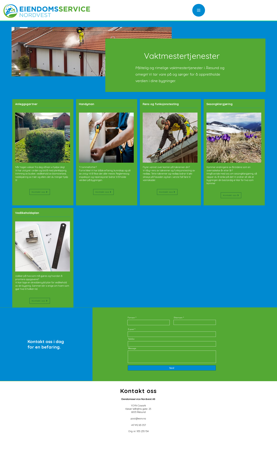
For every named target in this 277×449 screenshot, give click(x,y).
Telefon (131, 339)
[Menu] (198, 10)
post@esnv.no (138, 418)
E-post (131, 329)
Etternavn (178, 318)
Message (132, 348)
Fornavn (131, 318)
